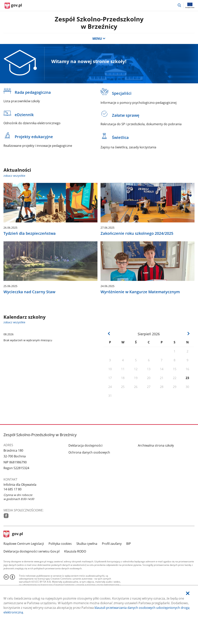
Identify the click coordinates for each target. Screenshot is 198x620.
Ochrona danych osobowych (89, 452)
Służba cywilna (86, 543)
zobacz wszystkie (14, 175)
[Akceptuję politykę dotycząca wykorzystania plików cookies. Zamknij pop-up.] (187, 593)
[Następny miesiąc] (188, 333)
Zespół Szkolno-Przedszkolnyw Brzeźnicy (99, 22)
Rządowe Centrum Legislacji (23, 543)
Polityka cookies (60, 543)
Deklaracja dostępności (85, 445)
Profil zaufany (112, 543)
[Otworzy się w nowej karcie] (6, 515)
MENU (97, 38)
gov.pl (17, 534)
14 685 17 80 (12, 489)
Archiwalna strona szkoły (156, 445)
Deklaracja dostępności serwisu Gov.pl (31, 551)
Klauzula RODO (75, 551)
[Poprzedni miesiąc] (109, 333)
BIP (128, 543)
